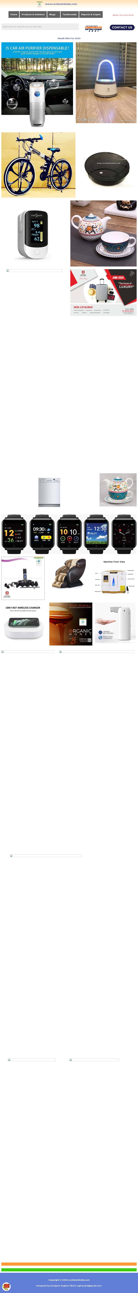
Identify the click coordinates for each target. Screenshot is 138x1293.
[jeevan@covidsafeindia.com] (6, 1278)
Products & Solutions (33, 14)
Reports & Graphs (91, 14)
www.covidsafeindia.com (61, 4)
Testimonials (70, 14)
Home (14, 14)
